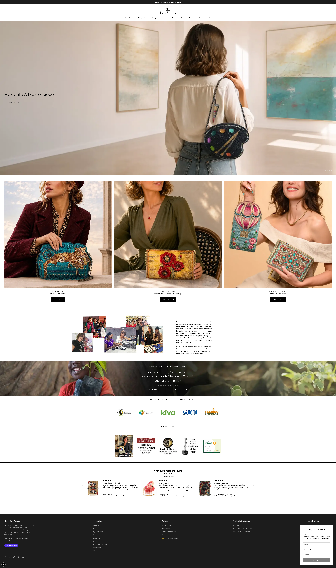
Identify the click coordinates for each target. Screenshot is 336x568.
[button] (82, 486)
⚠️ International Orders (170, 538)
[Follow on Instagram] (14, 557)
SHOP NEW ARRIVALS (13, 103)
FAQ (94, 551)
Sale (182, 18)
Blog (94, 528)
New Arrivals (130, 18)
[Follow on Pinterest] (19, 557)
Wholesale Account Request (242, 528)
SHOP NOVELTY (57, 299)
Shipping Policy (167, 535)
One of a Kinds (205, 18)
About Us (96, 525)
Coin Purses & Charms (168, 18)
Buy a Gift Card (98, 532)
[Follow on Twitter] (9, 557)
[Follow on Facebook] (5, 557)
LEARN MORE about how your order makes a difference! (168, 390)
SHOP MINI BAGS (278, 299)
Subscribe (316, 560)
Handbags (152, 18)
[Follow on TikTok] (28, 557)
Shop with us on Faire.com (241, 532)
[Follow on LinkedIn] (32, 557)
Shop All (141, 18)
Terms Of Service (168, 525)
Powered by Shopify (25, 563)
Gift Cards (192, 18)
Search (95, 541)
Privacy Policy (166, 528)
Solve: (308, 550)
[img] (168, 474)
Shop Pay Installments (100, 544)
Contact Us (96, 535)
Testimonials (97, 548)
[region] (168, 98)
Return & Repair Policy (169, 532)
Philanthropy (97, 538)
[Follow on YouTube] (23, 557)
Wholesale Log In (238, 525)
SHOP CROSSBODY (168, 299)
